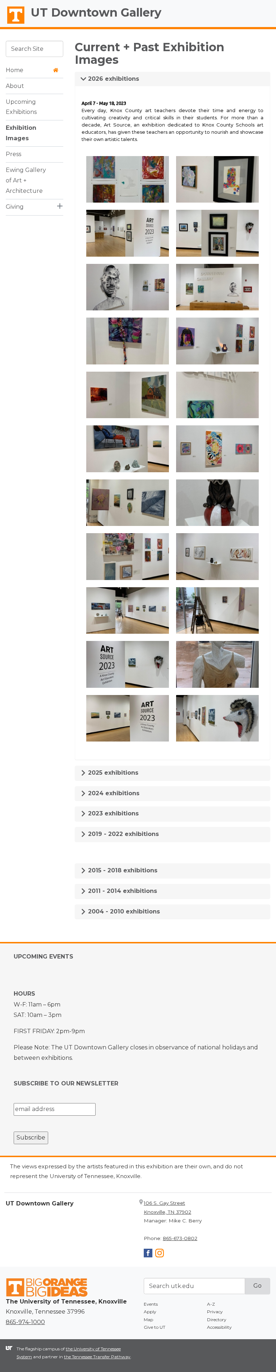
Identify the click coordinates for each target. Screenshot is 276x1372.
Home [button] (14, 70)
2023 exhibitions (112, 813)
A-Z (211, 1304)
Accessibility (219, 1327)
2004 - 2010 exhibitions (123, 911)
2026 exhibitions (112, 78)
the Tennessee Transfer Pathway (97, 1356)
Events (151, 1304)
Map (148, 1319)
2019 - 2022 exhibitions (122, 834)
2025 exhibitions (112, 772)
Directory (216, 1319)
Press (13, 154)
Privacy (215, 1311)
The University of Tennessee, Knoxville (12, 23)
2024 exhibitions (112, 793)
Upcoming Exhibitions (21, 107)
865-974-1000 (25, 1322)
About (15, 86)
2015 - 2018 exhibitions (121, 870)
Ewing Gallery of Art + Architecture (26, 180)
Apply (150, 1311)
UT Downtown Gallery (96, 12)
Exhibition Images (21, 133)
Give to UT (154, 1327)
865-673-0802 (180, 1238)
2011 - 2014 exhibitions (121, 891)
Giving (15, 206)
